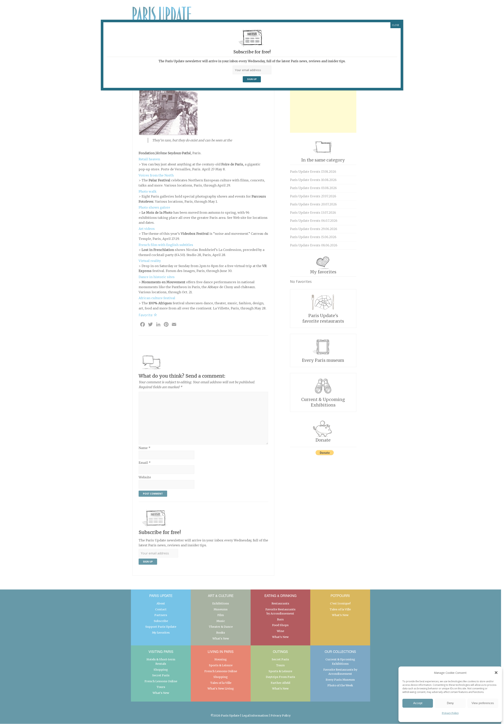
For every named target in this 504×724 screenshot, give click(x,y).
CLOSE (395, 25)
